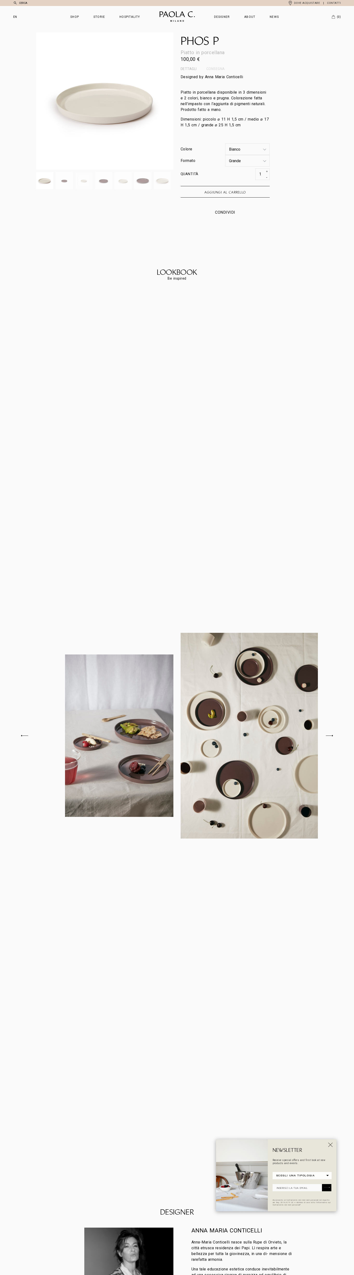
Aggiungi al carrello (225, 192)
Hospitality (129, 16)
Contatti (334, 3)
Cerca (23, 3)
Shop (74, 16)
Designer (222, 16)
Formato (188, 160)
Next (139, 101)
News (274, 16)
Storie (99, 16)
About (249, 16)
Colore (186, 149)
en (15, 17)
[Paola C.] (177, 16)
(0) (339, 17)
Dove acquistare (307, 3)
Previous (70, 101)
